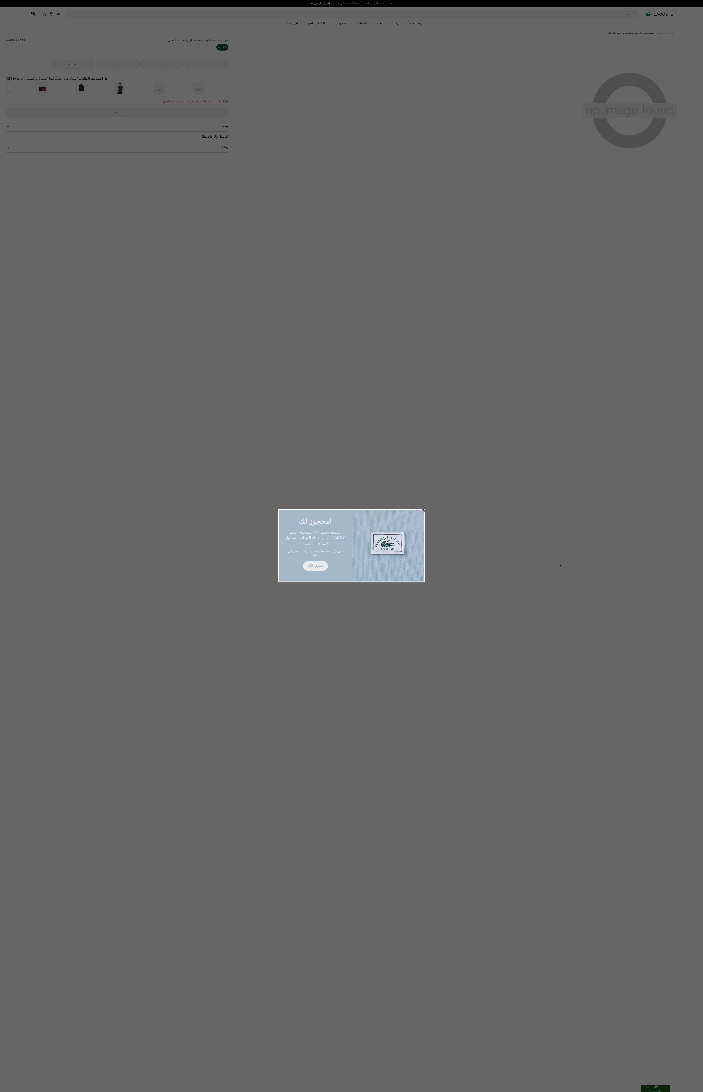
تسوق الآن (315, 566)
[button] (424, 510)
